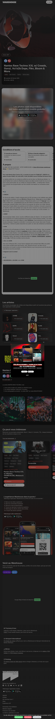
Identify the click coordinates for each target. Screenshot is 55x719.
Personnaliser (37, 717)
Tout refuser (28, 717)
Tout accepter (18, 717)
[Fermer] (44, 342)
